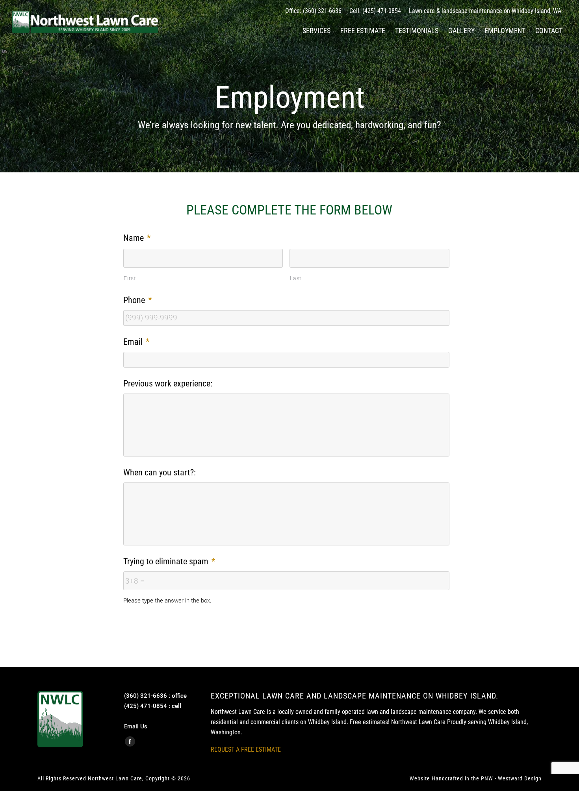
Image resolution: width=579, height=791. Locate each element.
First (130, 278)
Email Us (135, 726)
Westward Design (520, 778)
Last (296, 278)
